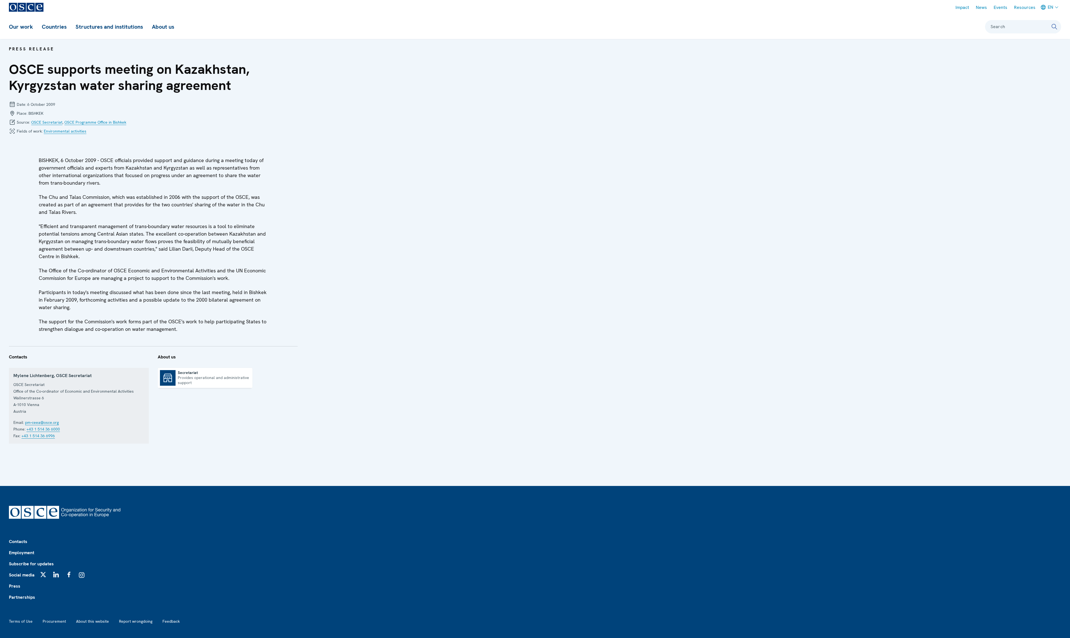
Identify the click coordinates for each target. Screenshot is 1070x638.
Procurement (54, 621)
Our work (21, 26)
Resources (1024, 7)
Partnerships (22, 597)
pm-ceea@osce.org (42, 422)
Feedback (171, 621)
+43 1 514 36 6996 (38, 435)
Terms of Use (21, 621)
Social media (22, 575)
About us (163, 26)
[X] (43, 574)
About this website (92, 621)
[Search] (1054, 26)
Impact (962, 7)
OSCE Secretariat (46, 122)
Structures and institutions (109, 26)
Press (14, 586)
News (981, 7)
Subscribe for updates (31, 564)
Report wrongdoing (135, 621)
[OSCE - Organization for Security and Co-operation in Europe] (26, 7)
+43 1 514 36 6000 (43, 429)
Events (1000, 7)
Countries (54, 26)
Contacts (18, 541)
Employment (21, 553)
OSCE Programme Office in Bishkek (95, 122)
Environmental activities (65, 131)
